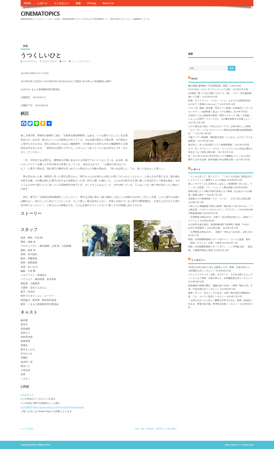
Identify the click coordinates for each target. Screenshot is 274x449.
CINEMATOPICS (40, 13)
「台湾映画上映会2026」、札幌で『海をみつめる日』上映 (217, 231)
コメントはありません (81, 61)
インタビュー (61, 3)
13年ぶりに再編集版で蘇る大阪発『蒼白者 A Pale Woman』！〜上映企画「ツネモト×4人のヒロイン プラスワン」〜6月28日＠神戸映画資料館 (220, 210)
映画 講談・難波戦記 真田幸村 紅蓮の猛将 (155, 428)
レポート (42, 3)
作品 (78, 3)
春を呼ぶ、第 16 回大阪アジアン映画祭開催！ (211, 144)
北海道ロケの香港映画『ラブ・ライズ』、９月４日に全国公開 (219, 198)
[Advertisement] (193, 30)
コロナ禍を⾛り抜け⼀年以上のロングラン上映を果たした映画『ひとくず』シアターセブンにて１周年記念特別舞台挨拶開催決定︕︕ (220, 130)
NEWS (27, 3)
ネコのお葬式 (28, 428)
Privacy (91, 3)
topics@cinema (30, 61)
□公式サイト (27, 394)
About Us (108, 3)
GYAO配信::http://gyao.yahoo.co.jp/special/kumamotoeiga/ (52, 407)
